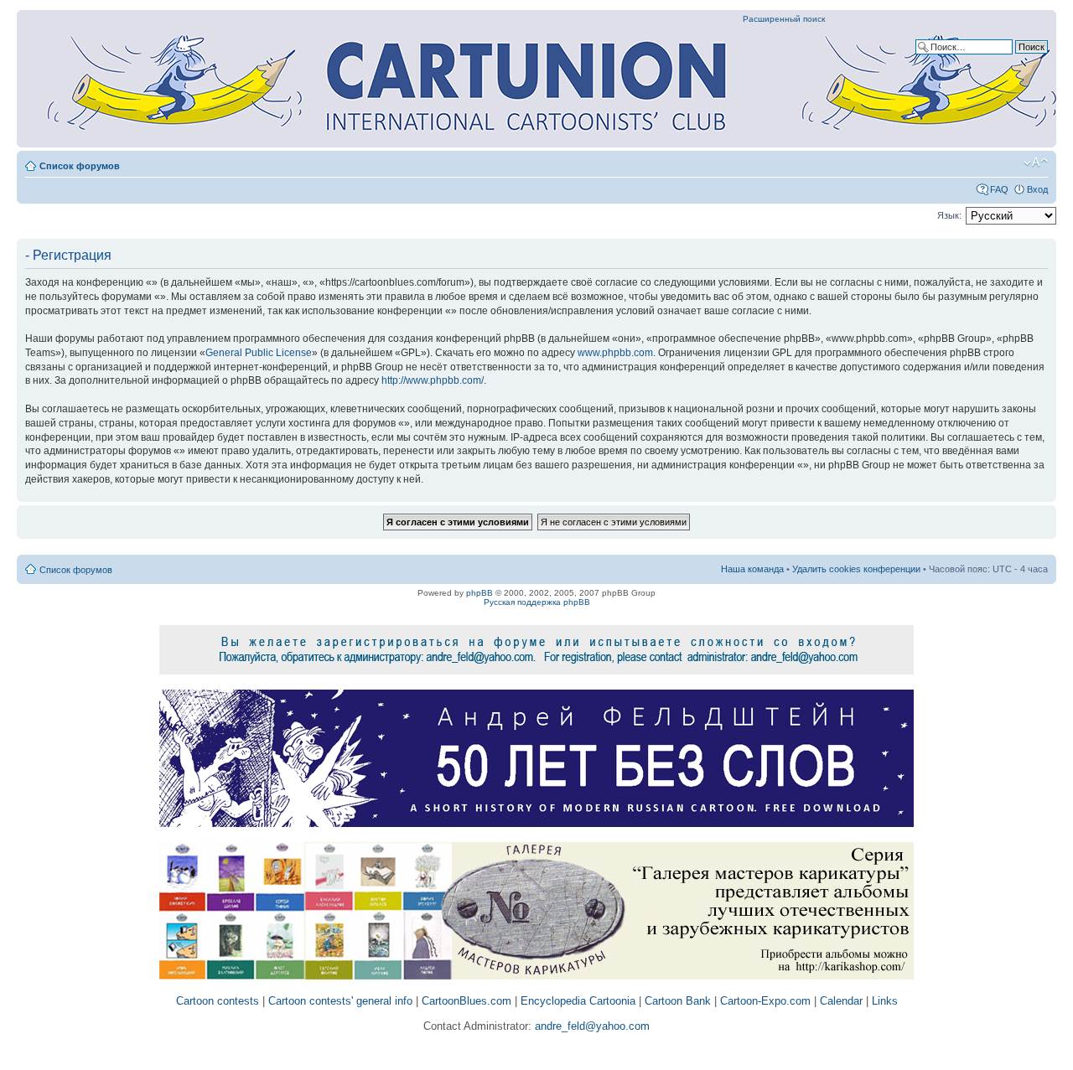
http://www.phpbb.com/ (432, 380)
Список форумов (79, 166)
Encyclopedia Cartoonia (578, 1001)
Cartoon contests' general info (340, 1001)
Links (885, 1001)
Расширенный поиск (784, 18)
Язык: (949, 215)
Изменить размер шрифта (1036, 162)
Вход (1037, 189)
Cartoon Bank (678, 1001)
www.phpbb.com (615, 353)
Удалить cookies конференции (856, 569)
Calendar (841, 1001)
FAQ (999, 189)
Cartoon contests (217, 1001)
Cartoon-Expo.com (765, 1001)
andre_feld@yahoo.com (590, 1026)
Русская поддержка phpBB (537, 602)
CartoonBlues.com (466, 1001)
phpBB (479, 592)
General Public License (258, 353)
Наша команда (752, 569)
